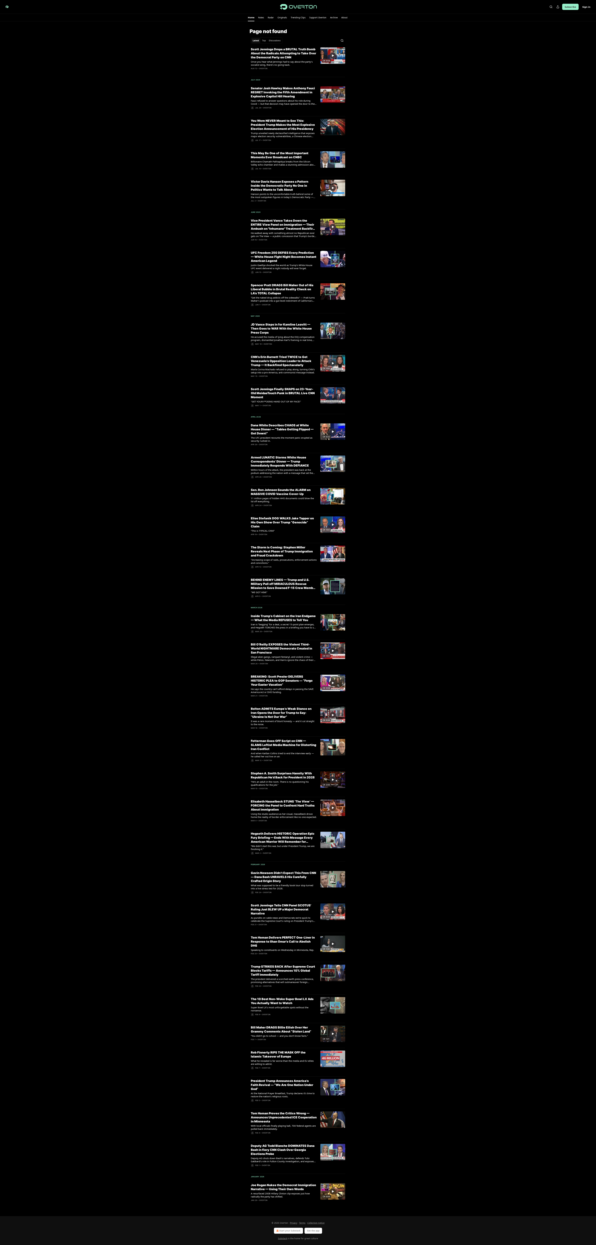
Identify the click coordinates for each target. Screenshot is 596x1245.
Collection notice (316, 1222)
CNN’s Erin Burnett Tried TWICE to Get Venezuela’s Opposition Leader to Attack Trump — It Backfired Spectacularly (281, 361)
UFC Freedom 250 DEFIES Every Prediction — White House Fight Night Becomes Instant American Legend (283, 257)
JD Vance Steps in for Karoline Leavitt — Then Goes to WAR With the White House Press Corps (281, 328)
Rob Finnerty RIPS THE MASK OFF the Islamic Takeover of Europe (278, 1054)
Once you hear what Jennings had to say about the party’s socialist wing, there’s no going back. (282, 63)
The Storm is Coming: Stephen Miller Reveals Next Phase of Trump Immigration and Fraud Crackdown (282, 551)
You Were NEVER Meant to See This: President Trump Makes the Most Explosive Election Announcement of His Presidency (283, 125)
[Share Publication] (558, 7)
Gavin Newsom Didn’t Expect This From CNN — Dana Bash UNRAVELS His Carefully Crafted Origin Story (283, 877)
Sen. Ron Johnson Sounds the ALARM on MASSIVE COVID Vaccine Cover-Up (281, 492)
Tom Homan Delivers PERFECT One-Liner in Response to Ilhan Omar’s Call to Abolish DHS (283, 941)
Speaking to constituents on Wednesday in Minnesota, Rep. (282, 949)
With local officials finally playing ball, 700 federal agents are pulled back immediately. (283, 1127)
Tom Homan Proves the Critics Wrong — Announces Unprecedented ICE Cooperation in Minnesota (284, 1117)
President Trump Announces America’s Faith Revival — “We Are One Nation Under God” (282, 1085)
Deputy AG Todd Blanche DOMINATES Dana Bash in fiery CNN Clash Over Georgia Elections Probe (282, 1150)
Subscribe (570, 6)
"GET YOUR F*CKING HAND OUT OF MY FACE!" (276, 401)
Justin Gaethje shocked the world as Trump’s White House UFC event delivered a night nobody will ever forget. (281, 267)
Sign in (586, 6)
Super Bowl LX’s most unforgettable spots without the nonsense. (279, 1009)
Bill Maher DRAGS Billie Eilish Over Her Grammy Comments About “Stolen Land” (281, 1029)
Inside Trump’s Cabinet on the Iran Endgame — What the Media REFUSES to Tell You (283, 618)
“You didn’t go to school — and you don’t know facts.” (279, 1035)
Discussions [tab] (274, 40)
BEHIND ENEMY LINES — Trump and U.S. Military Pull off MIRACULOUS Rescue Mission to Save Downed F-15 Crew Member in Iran (283, 584)
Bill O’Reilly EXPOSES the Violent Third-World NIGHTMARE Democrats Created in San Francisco (281, 648)
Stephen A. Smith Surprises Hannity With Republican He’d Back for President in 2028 (283, 775)
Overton (263, 68)
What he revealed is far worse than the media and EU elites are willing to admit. (282, 1062)
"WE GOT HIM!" (259, 592)
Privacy (293, 1222)
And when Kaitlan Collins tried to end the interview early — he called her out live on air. (282, 755)
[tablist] (266, 40)
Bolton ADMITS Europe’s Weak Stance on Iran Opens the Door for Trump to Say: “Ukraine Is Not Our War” (281, 713)
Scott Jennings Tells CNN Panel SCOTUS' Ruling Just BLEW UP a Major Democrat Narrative (281, 909)
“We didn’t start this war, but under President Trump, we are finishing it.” (282, 847)
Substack (282, 1238)
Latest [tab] (256, 40)
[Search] (551, 7)
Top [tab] (264, 40)
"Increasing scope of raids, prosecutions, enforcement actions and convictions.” (284, 561)
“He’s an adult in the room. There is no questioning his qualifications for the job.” (280, 783)
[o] (333, 55)
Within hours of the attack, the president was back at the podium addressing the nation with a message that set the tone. (282, 471)
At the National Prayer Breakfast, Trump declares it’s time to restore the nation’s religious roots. (283, 1095)
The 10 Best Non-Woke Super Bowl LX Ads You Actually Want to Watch (282, 1001)
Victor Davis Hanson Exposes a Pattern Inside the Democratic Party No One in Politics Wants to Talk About (279, 186)
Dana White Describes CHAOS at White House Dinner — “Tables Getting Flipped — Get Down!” (282, 429)
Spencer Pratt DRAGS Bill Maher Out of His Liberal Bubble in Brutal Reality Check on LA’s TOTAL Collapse (282, 289)
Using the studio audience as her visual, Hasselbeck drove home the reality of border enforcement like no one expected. (284, 815)
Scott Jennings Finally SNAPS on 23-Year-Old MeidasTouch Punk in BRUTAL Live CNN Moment (283, 393)
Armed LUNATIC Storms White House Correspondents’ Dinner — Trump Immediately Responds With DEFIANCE (280, 461)
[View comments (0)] (274, 448)
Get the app (313, 1230)
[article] (298, 61)
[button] (251, 17)
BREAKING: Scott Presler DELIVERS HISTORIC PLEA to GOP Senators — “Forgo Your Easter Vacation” (282, 680)
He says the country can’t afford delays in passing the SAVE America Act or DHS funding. (282, 690)
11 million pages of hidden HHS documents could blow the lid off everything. (282, 500)
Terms (302, 1222)
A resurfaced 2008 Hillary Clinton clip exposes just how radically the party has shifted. (280, 1195)
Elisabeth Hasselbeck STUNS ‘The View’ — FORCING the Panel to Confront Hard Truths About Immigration (283, 805)
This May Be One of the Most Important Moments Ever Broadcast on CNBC (279, 155)
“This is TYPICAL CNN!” (263, 530)
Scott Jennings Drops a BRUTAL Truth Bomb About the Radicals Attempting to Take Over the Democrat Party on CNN (283, 53)
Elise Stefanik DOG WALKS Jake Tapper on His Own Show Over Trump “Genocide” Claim (282, 522)
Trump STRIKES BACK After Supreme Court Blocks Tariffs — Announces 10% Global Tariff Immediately (283, 970)
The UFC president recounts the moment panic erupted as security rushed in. (281, 439)
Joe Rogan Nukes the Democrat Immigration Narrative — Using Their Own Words (283, 1187)
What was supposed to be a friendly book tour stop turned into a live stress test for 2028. (282, 887)
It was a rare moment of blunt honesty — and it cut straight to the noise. (282, 723)
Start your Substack (289, 1230)
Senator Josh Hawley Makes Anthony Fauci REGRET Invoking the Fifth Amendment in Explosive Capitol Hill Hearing (283, 92)
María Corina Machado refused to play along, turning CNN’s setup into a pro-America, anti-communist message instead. (283, 371)
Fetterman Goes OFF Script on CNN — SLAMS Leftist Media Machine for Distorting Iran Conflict (283, 745)
